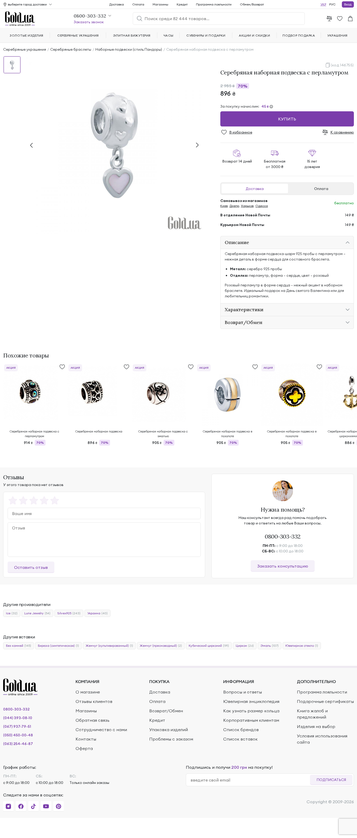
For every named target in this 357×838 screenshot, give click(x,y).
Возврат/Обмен (166, 710)
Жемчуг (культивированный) (109, 646)
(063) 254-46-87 (18, 743)
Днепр (234, 206)
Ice (12, 613)
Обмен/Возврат (252, 4)
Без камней (18, 646)
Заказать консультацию (282, 566)
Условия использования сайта (322, 739)
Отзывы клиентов (94, 701)
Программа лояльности (214, 4)
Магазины (160, 4)
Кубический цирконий (209, 646)
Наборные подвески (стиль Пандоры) (128, 49)
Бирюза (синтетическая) (58, 646)
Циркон (245, 646)
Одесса (261, 206)
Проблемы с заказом (171, 739)
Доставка (255, 188)
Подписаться (331, 779)
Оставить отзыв (31, 567)
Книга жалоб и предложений (312, 714)
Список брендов (241, 729)
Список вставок (240, 739)
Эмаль (270, 646)
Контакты (86, 739)
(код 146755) (342, 65)
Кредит (182, 4)
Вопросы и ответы (242, 692)
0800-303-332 (283, 536)
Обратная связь (93, 720)
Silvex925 (68, 613)
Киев (224, 206)
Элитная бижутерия (132, 35)
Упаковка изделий (168, 729)
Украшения (337, 35)
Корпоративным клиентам (251, 720)
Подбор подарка (299, 35)
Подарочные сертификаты (325, 701)
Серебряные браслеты (70, 49)
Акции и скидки (254, 35)
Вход (348, 4)
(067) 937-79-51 (17, 726)
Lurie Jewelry (37, 613)
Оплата (321, 188)
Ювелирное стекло (301, 646)
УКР (323, 4)
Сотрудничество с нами (101, 729)
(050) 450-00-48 (18, 735)
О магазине (88, 692)
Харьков (247, 206)
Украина (97, 613)
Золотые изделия (26, 35)
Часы (168, 35)
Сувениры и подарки (206, 35)
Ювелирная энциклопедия (251, 701)
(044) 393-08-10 (17, 717)
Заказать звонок (89, 22)
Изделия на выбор (316, 726)
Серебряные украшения (24, 49)
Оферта (84, 748)
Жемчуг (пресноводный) (161, 646)
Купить (287, 119)
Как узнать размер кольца (251, 710)
